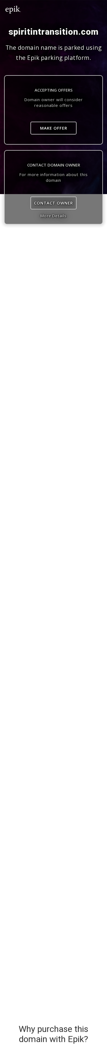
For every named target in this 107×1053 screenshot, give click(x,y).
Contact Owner (53, 203)
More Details (53, 215)
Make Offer (53, 128)
